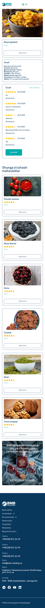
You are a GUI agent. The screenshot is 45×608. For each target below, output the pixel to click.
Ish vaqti (5, 578)
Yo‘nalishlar (7, 514)
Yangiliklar (6, 524)
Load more (13, 152)
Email (4, 560)
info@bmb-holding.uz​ (12, 563)
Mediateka (6, 528)
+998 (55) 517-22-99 (11, 539)
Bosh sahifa (7, 510)
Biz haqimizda (8, 517)
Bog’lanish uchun (9, 531)
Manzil (4, 567)
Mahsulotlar (7, 521)
